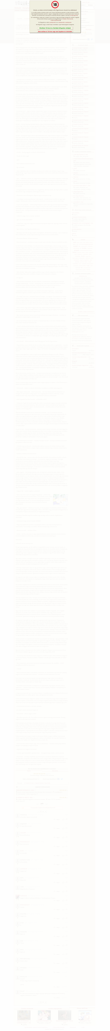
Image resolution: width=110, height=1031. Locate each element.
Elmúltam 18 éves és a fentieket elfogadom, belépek (55, 28)
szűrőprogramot (74, 15)
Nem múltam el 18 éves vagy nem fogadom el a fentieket (55, 31)
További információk (67, 19)
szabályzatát (52, 22)
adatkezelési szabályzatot (65, 22)
